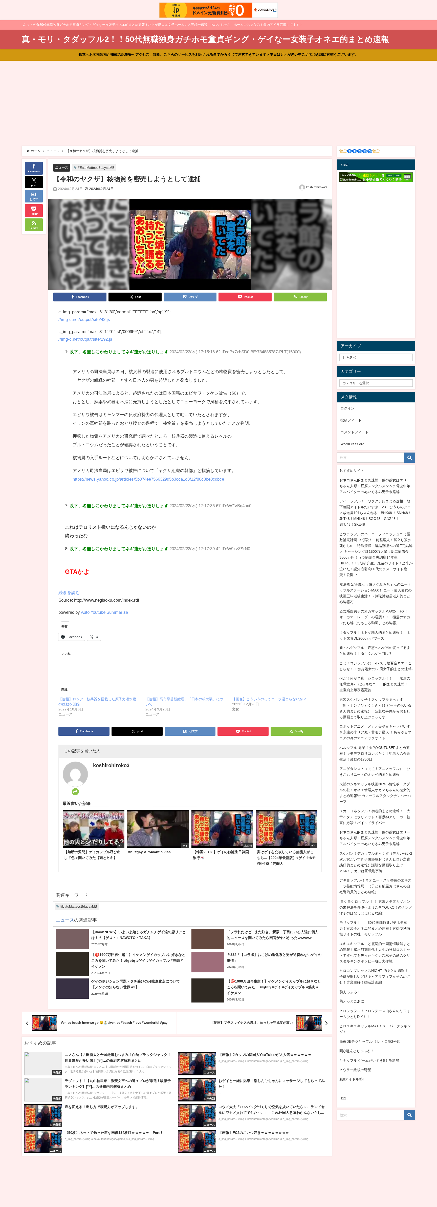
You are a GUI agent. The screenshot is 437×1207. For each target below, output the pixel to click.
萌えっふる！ (350, 992)
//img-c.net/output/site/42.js (84, 319)
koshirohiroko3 (316, 187)
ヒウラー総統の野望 (355, 1070)
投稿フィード (351, 420)
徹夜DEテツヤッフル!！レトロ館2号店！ (371, 1041)
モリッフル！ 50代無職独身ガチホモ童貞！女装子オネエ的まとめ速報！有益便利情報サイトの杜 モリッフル (374, 928)
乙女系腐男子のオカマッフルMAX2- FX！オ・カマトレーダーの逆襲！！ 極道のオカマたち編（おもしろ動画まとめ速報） (374, 617)
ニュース (61, 167)
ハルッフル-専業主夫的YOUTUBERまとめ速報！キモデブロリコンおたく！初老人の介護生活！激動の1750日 (374, 753)
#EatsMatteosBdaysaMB (96, 167)
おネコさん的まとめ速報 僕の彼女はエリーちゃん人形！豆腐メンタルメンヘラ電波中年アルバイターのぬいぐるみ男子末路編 (374, 486)
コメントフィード (354, 432)
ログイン (347, 408)
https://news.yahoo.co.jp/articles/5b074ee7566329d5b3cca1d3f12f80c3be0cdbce (148, 479)
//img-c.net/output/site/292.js (85, 339)
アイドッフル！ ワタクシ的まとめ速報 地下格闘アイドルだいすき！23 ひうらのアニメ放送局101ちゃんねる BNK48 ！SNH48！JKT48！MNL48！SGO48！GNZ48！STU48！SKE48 (375, 512)
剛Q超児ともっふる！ (356, 1051)
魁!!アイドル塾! (351, 1079)
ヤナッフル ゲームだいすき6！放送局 (369, 1060)
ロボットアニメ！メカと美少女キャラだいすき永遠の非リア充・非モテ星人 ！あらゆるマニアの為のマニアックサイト (375, 732)
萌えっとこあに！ (353, 1001)
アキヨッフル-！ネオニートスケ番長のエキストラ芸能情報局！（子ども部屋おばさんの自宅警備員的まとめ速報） (375, 886)
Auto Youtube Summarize (104, 612)
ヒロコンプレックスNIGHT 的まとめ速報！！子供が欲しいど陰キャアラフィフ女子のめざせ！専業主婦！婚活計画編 (375, 976)
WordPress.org (352, 444)
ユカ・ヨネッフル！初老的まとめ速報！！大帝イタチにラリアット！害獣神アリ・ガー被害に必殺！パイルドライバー (374, 816)
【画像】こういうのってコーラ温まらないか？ (269, 699)
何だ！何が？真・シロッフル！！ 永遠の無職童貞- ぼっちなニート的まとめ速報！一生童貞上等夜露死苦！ (375, 684)
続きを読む (69, 592)
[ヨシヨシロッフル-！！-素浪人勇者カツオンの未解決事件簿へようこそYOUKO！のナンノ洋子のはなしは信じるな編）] (375, 907)
